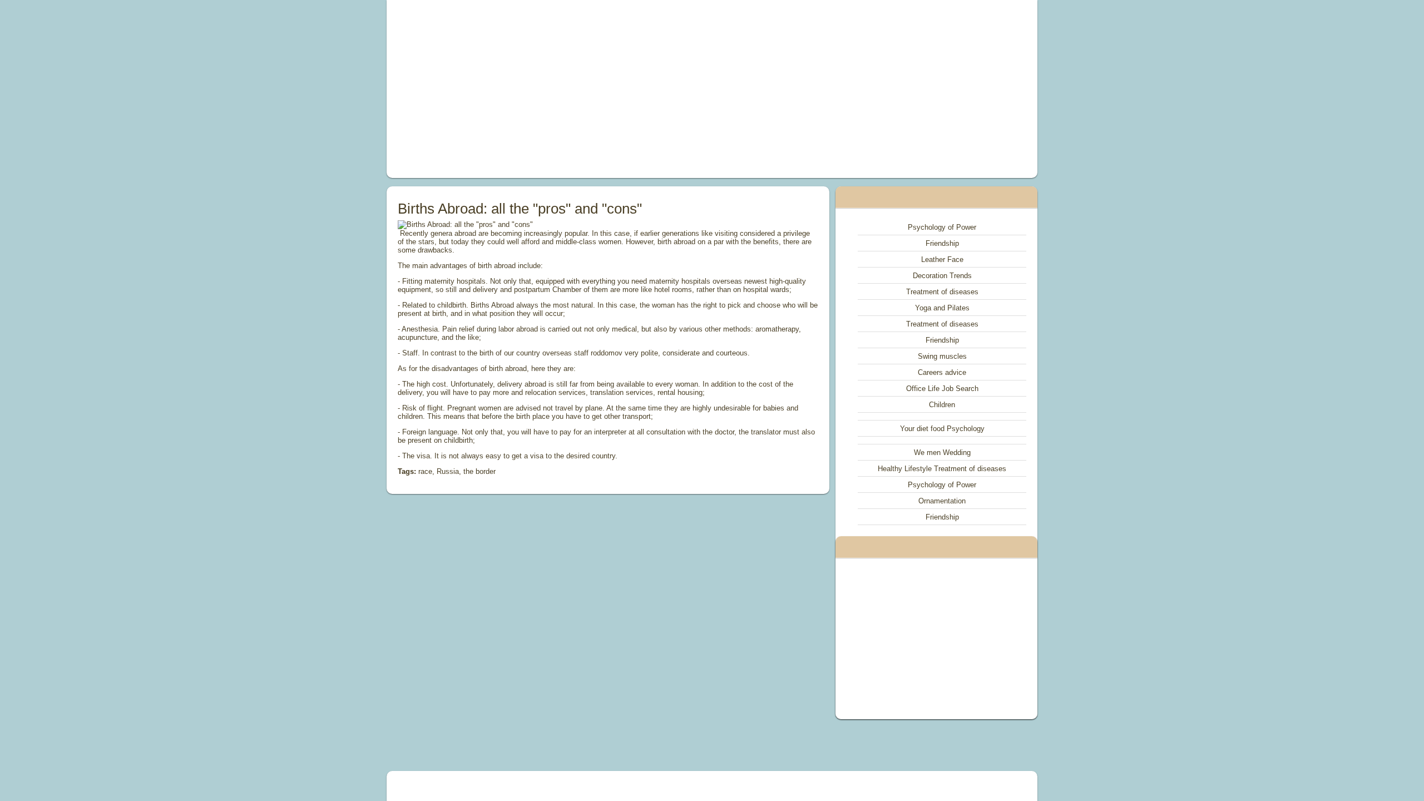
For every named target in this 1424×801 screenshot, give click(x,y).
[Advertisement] (586, 89)
